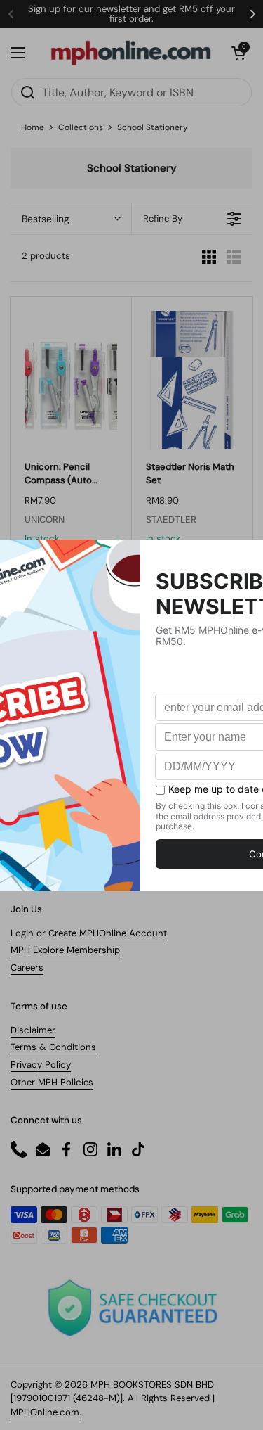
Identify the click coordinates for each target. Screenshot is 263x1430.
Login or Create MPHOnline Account (89, 933)
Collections (80, 127)
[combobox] (131, 92)
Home (32, 127)
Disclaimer (33, 1030)
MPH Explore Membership (65, 950)
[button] (238, 53)
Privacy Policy (41, 1065)
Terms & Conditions (53, 1047)
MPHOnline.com (45, 1412)
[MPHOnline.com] (130, 53)
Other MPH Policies (52, 1082)
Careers (27, 967)
